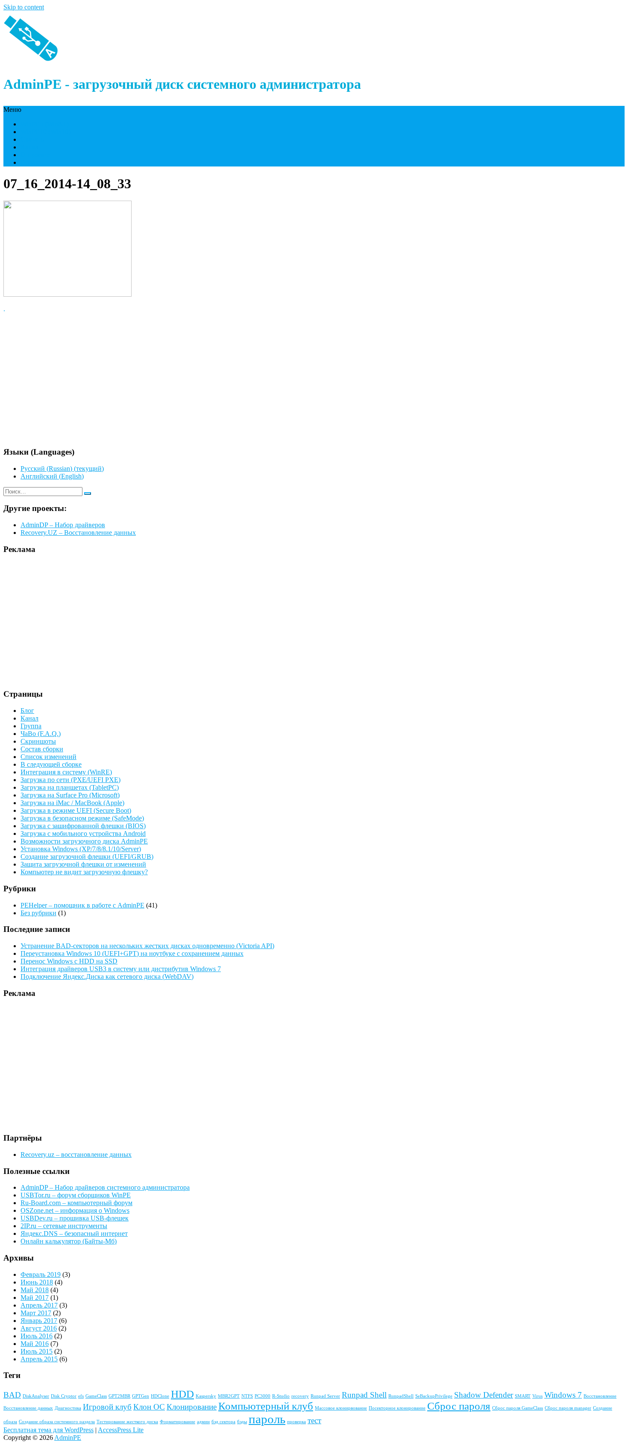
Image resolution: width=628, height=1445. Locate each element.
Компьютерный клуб (265, 1406)
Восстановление (600, 1396)
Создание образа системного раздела (57, 1421)
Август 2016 (39, 1328)
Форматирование (177, 1421)
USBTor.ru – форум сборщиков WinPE (76, 1195)
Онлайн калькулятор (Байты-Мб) (69, 1241)
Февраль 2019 (41, 1274)
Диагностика (68, 1408)
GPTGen (140, 1396)
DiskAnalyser (36, 1396)
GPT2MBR (119, 1396)
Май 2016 (35, 1343)
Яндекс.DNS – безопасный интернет (74, 1233)
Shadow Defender (483, 1394)
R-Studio (281, 1396)
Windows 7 (563, 1394)
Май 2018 (35, 1289)
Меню (12, 109)
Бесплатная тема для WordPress (48, 1429)
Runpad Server (325, 1396)
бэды (242, 1421)
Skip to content (23, 7)
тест (314, 1420)
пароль (267, 1419)
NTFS (247, 1396)
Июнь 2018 (37, 1282)
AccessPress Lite (121, 1429)
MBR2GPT (229, 1396)
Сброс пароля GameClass (517, 1408)
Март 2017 (36, 1313)
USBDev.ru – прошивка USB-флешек (75, 1218)
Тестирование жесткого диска (127, 1421)
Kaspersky (206, 1396)
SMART (523, 1396)
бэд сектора (223, 1421)
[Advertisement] (259, 379)
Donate (30, 162)
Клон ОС (149, 1406)
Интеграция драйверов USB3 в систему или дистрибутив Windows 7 (121, 968)
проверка (296, 1421)
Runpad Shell (364, 1394)
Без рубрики (38, 913)
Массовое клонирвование (341, 1408)
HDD (182, 1394)
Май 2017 (35, 1297)
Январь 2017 (39, 1320)
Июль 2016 (37, 1336)
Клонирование (192, 1406)
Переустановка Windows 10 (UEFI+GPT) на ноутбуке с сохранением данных (132, 953)
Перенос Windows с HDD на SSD (69, 961)
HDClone (160, 1396)
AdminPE (67, 1437)
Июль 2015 (37, 1351)
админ (203, 1421)
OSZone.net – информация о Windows (75, 1210)
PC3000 (262, 1396)
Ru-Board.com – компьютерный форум (76, 1202)
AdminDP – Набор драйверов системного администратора (105, 1187)
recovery (300, 1396)
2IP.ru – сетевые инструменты (64, 1225)
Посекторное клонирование (397, 1408)
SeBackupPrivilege (433, 1396)
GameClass (96, 1396)
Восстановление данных (28, 1408)
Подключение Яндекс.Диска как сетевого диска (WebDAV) (107, 976)
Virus (537, 1396)
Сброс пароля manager (568, 1408)
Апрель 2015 (39, 1359)
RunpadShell (401, 1396)
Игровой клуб (107, 1406)
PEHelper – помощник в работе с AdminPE (82, 905)
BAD (12, 1394)
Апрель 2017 (39, 1305)
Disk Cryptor (63, 1396)
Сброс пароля (458, 1406)
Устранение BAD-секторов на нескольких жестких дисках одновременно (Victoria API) (147, 945)
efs (81, 1396)
